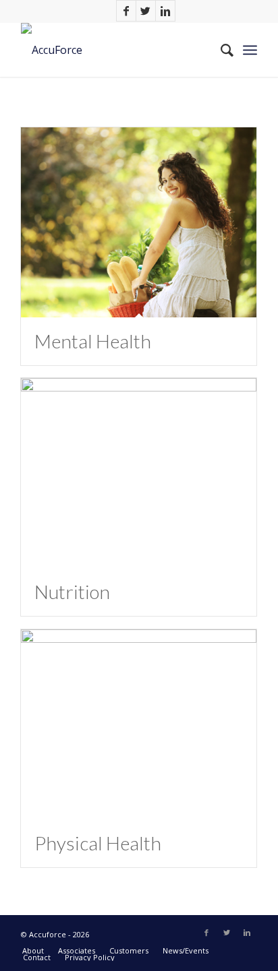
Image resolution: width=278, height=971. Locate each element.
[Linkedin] (165, 11)
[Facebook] (126, 11)
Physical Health (97, 843)
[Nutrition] (138, 473)
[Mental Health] (138, 222)
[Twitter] (145, 11)
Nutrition (72, 591)
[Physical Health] (138, 724)
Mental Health (92, 341)
